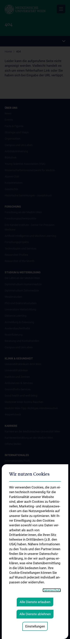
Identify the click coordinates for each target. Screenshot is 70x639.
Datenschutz (52, 590)
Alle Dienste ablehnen (35, 614)
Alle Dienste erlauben (35, 602)
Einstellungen (35, 626)
